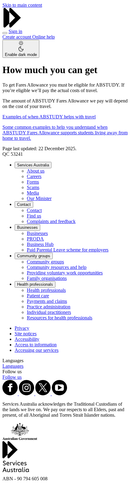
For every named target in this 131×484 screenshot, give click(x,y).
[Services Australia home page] (12, 25)
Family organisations (47, 278)
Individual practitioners (49, 312)
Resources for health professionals (59, 317)
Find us (34, 215)
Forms (33, 181)
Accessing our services (36, 350)
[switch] (20, 49)
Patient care (38, 295)
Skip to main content (22, 5)
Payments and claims (47, 301)
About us (35, 170)
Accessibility (27, 339)
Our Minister (39, 198)
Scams (33, 187)
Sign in (15, 31)
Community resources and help (57, 267)
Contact (24, 204)
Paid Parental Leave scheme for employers (67, 249)
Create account (17, 36)
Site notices (26, 333)
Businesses (27, 227)
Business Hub (40, 244)
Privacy (22, 328)
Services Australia (33, 165)
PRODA (35, 238)
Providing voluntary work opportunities (65, 272)
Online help (43, 36)
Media (33, 192)
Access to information (36, 344)
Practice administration (48, 306)
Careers (34, 176)
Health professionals (35, 284)
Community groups (33, 256)
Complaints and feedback (51, 221)
